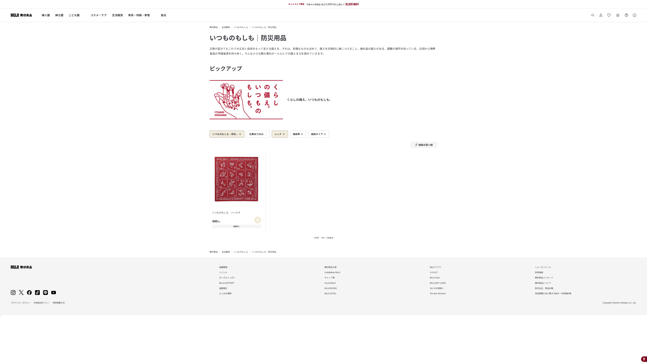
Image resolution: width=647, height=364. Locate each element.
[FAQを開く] (626, 15)
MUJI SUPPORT (226, 282)
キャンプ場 (330, 277)
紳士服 (59, 15)
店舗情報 (223, 267)
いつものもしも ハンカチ (226, 212)
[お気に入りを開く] (609, 15)
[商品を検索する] (592, 15)
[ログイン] (601, 15)
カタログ (434, 272)
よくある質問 (225, 293)
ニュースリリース (543, 267)
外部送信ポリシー (42, 302)
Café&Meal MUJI (332, 272)
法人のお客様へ (437, 288)
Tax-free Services (438, 293)
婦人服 (46, 15)
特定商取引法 (59, 302)
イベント (223, 272)
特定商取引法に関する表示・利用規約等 (553, 293)
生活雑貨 (117, 15)
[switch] (257, 220)
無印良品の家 (331, 267)
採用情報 (539, 272)
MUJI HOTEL (330, 293)
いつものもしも (241, 27)
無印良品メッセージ (544, 277)
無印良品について (543, 282)
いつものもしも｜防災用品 (264, 27)
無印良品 (214, 27)
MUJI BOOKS (331, 288)
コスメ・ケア (98, 15)
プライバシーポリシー (21, 302)
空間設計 (223, 288)
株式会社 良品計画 (544, 288)
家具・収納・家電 (139, 15)
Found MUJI (330, 282)
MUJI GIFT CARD (438, 282)
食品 (163, 15)
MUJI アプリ (435, 267)
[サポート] (634, 15)
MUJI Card (435, 277)
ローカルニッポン (227, 277)
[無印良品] (21, 267)
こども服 (74, 15)
